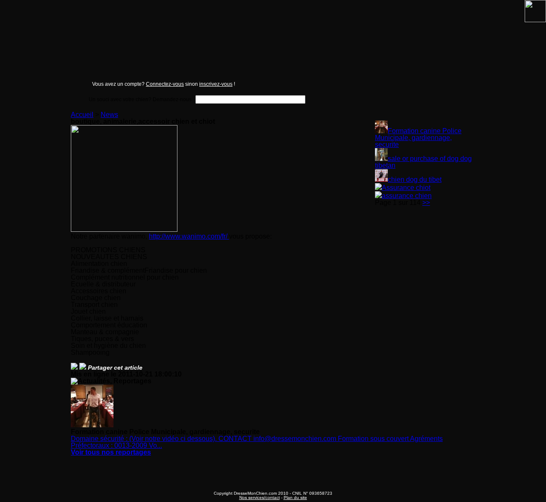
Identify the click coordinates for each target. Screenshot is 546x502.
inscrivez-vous (215, 84)
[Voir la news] (381, 130)
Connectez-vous (165, 84)
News (109, 114)
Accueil (82, 114)
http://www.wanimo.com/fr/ (189, 236)
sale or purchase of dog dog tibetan (423, 162)
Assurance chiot (406, 187)
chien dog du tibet (414, 179)
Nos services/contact (259, 497)
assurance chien (407, 195)
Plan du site (295, 497)
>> (426, 202)
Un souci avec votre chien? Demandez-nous (140, 99)
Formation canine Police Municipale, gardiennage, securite (418, 137)
